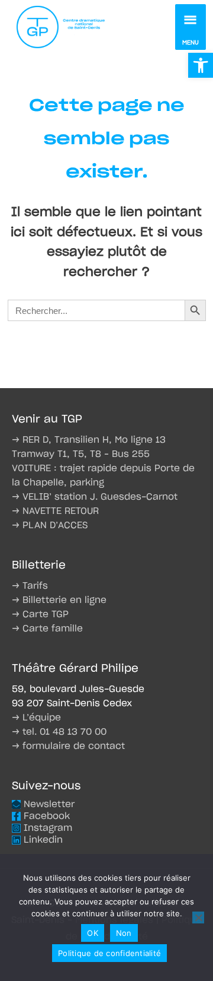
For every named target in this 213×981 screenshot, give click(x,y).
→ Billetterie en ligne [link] (59, 600)
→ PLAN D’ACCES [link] (50, 525)
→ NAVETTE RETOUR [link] (55, 511)
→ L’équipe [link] (36, 717)
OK (92, 933)
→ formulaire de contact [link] (68, 746)
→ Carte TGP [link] (40, 614)
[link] (200, 65)
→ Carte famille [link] (47, 628)
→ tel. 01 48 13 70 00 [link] (59, 732)
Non (124, 933)
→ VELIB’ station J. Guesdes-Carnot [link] (95, 497)
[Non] (198, 917)
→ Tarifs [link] (30, 586)
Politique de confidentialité (109, 953)
